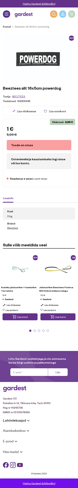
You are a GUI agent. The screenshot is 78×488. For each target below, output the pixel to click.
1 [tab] (30, 331)
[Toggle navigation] (6, 14)
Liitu (58, 372)
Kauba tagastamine (14, 453)
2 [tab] (35, 331)
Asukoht (8, 437)
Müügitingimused (13, 448)
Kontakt (7, 458)
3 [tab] (39, 331)
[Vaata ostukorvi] (71, 14)
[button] (20, 316)
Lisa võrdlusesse (26, 111)
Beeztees (18, 96)
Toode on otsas (22, 145)
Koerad (7, 26)
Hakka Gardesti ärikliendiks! (39, 3)
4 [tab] (43, 331)
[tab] (10, 198)
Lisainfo (8, 198)
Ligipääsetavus (11, 472)
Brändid (7, 477)
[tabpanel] (20, 290)
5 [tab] (48, 331)
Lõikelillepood (11, 442)
